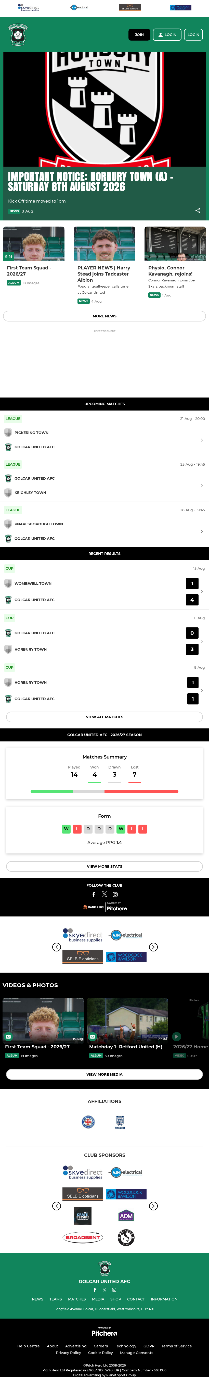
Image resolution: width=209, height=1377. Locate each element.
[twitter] (104, 1291)
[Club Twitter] (104, 895)
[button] (198, 211)
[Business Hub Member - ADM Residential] (126, 1216)
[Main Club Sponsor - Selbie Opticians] (130, 8)
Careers (101, 1346)
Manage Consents (136, 1352)
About (52, 1346)
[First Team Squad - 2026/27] (33, 244)
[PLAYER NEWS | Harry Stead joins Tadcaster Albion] (104, 244)
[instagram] (114, 1290)
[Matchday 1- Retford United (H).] (127, 1021)
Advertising (76, 1346)
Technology (125, 1346)
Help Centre (28, 1346)
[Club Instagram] (115, 895)
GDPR (148, 1346)
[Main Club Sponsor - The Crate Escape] (82, 1216)
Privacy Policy (68, 1352)
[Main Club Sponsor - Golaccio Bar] (126, 1238)
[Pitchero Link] (117, 909)
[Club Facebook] (94, 895)
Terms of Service (177, 1346)
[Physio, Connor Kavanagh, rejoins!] (175, 244)
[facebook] (94, 1290)
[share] (198, 211)
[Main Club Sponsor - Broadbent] (82, 1238)
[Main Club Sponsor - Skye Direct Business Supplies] (28, 8)
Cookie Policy (100, 1352)
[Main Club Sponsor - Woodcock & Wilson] (180, 8)
